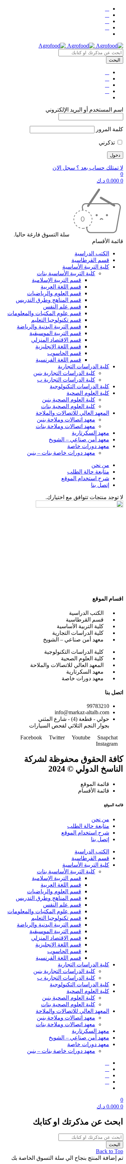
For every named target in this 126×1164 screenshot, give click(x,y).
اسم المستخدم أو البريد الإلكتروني (84, 110)
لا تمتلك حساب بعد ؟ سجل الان (87, 168)
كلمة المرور (109, 129)
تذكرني (107, 143)
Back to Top (109, 1151)
